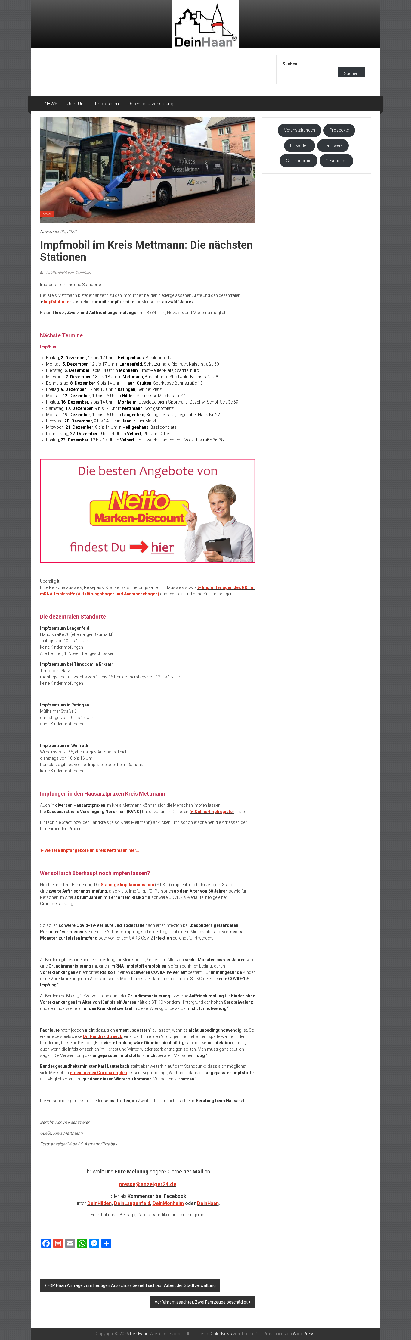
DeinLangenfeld (132, 1203)
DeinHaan (208, 1203)
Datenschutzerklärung (150, 104)
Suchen (290, 63)
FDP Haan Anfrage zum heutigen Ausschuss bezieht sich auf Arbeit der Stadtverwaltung (132, 1285)
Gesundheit (336, 160)
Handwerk (333, 145)
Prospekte (339, 130)
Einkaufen (299, 145)
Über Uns (76, 104)
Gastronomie (298, 160)
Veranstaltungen (299, 130)
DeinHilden (99, 1203)
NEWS (51, 104)
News (46, 214)
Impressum (107, 104)
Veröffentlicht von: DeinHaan (67, 272)
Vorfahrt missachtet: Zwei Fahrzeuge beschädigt (201, 1302)
